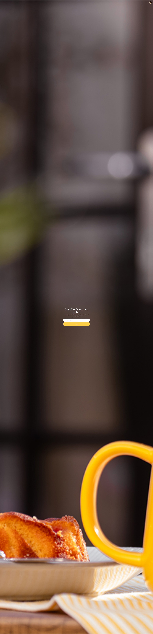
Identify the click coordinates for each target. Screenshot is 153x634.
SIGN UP (76, 324)
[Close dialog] (150, 2)
